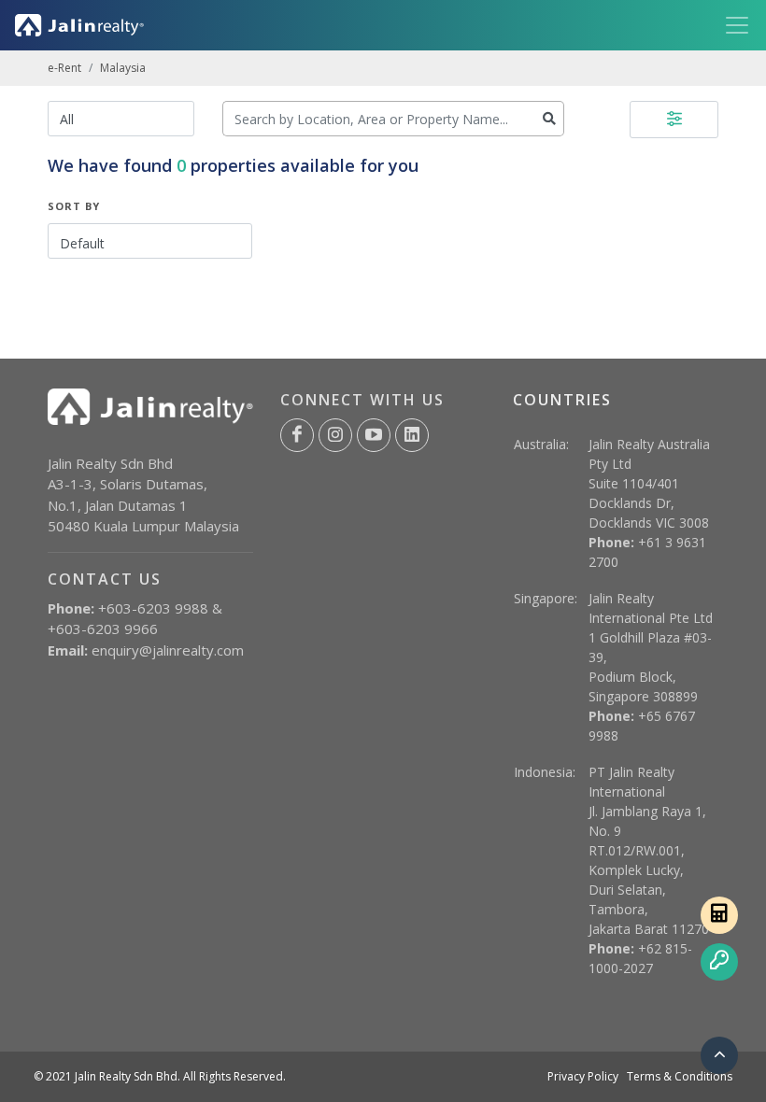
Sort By (74, 206)
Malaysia (123, 68)
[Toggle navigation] (731, 25)
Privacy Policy (582, 1076)
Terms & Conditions (679, 1076)
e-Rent (64, 68)
